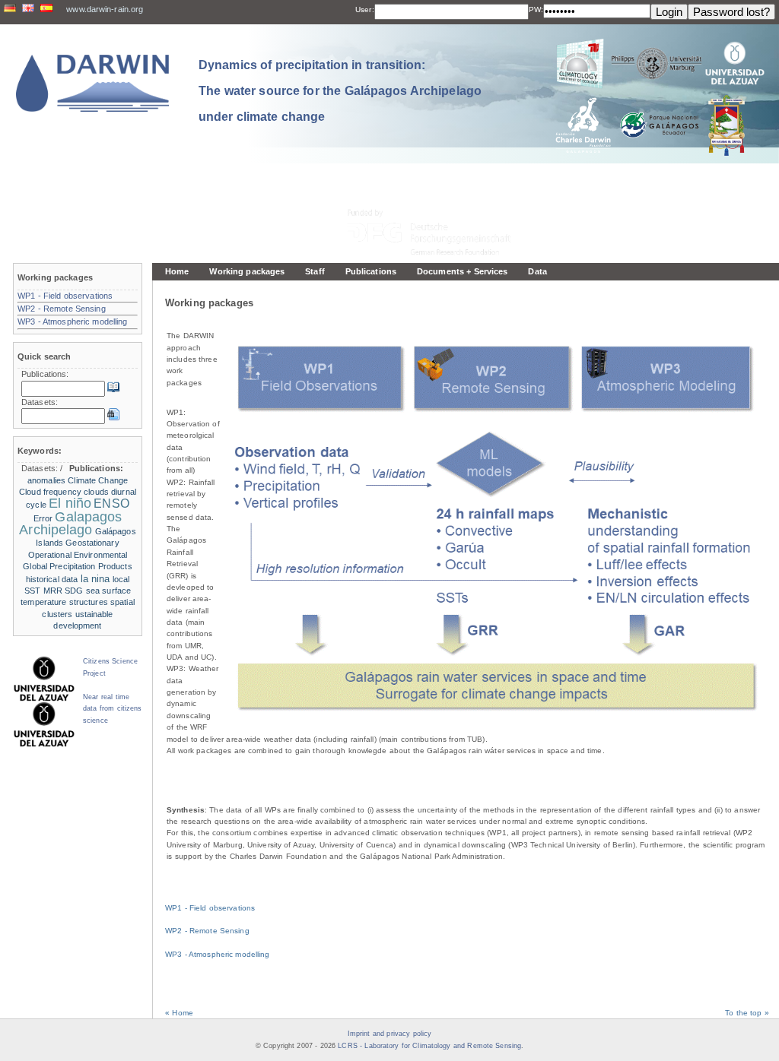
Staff (315, 271)
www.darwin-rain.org (104, 9)
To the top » (747, 1013)
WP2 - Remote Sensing (207, 930)
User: (364, 9)
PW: (536, 9)
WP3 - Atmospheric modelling (217, 954)
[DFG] (438, 198)
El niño (70, 503)
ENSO (111, 503)
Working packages (247, 271)
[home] (93, 83)
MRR (52, 590)
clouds (96, 491)
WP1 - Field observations (210, 908)
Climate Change (98, 480)
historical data (52, 579)
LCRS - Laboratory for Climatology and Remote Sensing (429, 1046)
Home (177, 271)
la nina (95, 578)
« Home (179, 1013)
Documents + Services (462, 271)
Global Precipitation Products (77, 566)
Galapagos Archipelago (70, 523)
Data (537, 271)
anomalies (46, 480)
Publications (370, 271)
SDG (74, 590)
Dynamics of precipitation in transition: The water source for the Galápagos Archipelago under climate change (340, 90)
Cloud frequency (50, 491)
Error (43, 518)
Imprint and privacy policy (389, 1033)
